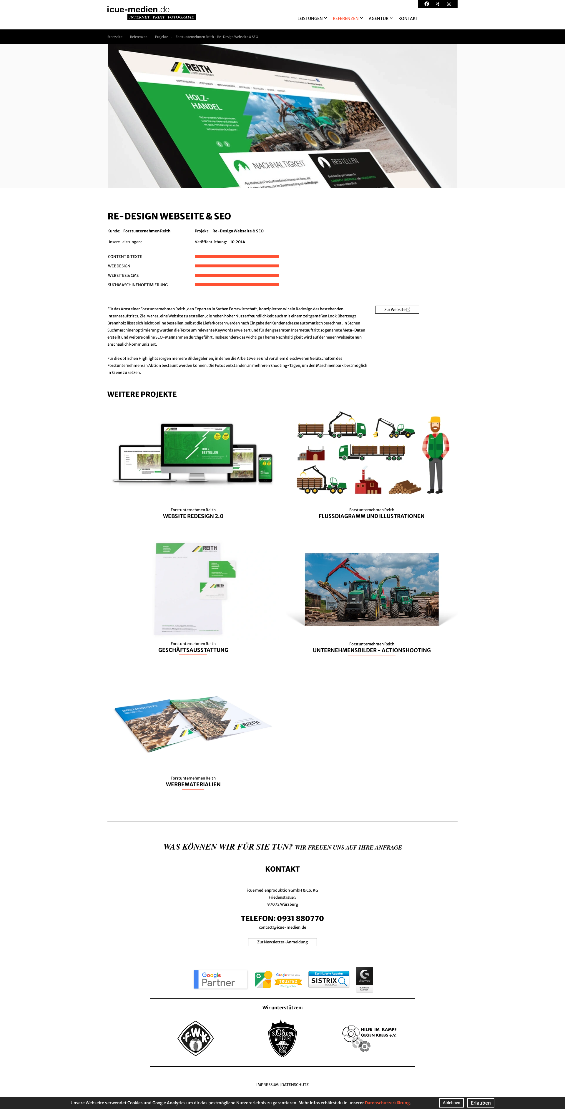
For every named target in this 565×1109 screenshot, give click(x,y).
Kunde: (113, 231)
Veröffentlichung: (211, 241)
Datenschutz (295, 1084)
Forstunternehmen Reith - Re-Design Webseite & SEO (217, 37)
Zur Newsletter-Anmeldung (282, 942)
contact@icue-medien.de (282, 927)
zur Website (395, 309)
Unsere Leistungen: (124, 241)
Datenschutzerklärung (387, 1102)
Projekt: (202, 231)
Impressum (267, 1084)
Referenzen (138, 37)
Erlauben (481, 1103)
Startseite (114, 37)
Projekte (161, 37)
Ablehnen (451, 1102)
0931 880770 (300, 918)
